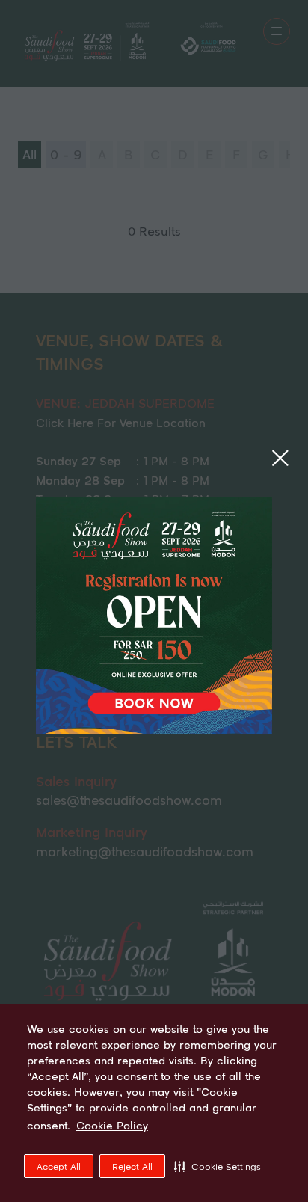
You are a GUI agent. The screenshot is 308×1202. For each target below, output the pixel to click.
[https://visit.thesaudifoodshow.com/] (154, 728)
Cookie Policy (112, 1125)
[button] (217, 1166)
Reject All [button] (132, 1166)
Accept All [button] (59, 1166)
